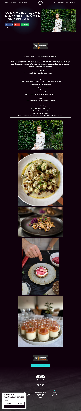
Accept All (14, 406)
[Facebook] (40, 385)
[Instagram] (71, 3)
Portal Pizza (23, 2)
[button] (9, 24)
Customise (9, 403)
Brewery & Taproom (10, 2)
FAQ (54, 2)
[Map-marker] (74, 3)
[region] (14, 401)
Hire (67, 2)
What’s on (60, 2)
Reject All (20, 403)
